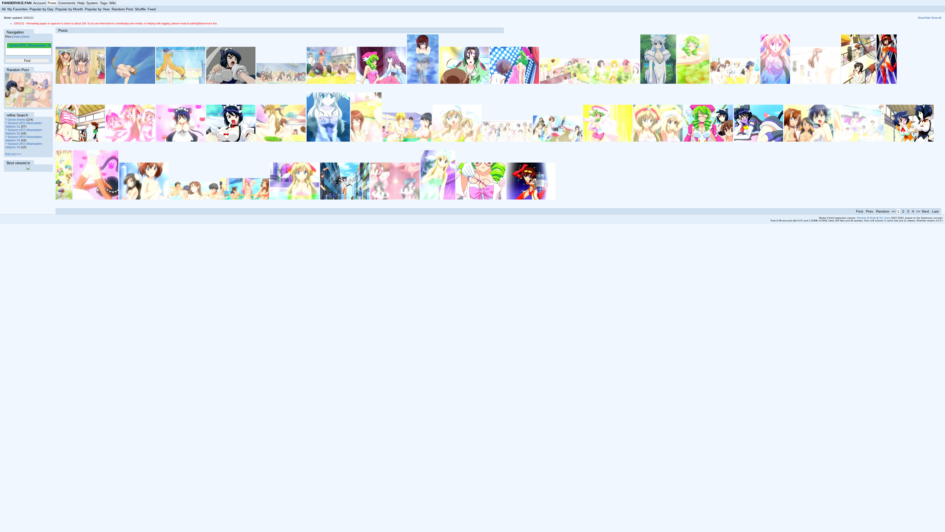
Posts (52, 3)
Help (80, 3)
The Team (884, 217)
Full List (10, 154)
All (3, 9)
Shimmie (861, 217)
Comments (66, 3)
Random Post (122, 9)
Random (882, 211)
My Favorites (17, 9)
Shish (872, 217)
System (92, 3)
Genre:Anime (16, 119)
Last (935, 211)
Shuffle (140, 9)
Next (26, 36)
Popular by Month (69, 9)
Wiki (112, 3)
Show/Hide (924, 17)
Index (17, 36)
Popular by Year (97, 9)
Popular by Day (41, 9)
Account (39, 3)
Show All (936, 17)
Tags (103, 3)
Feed (152, 9)
